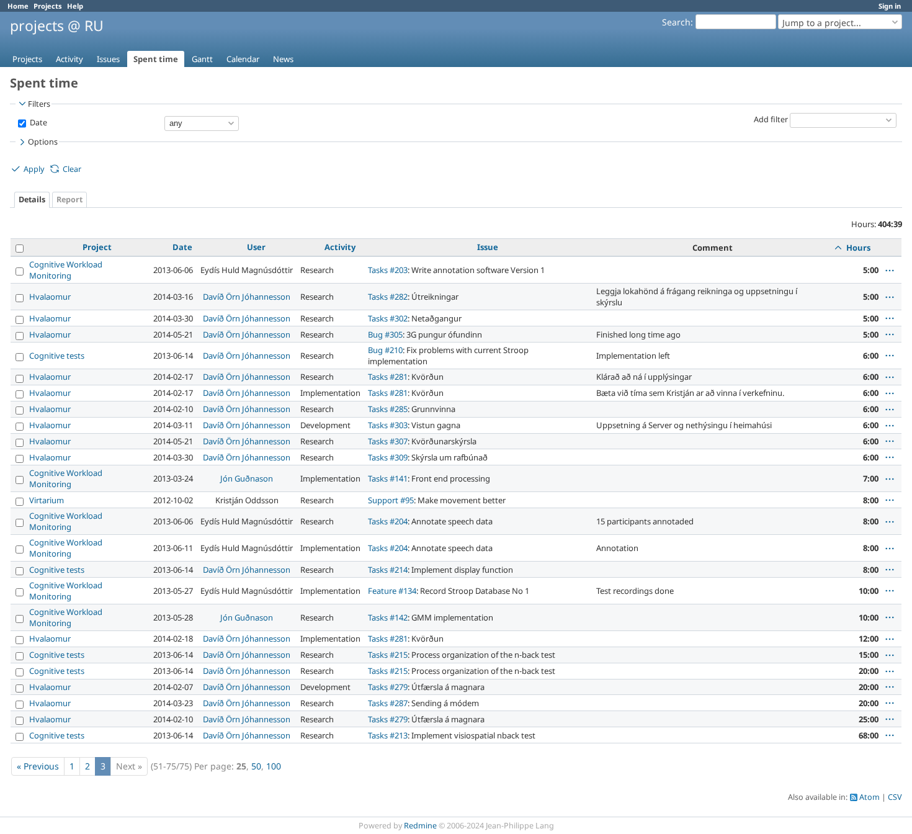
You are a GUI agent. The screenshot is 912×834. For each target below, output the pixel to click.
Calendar (242, 59)
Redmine (420, 825)
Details (32, 199)
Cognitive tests (56, 355)
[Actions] (889, 270)
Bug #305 (385, 334)
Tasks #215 (388, 654)
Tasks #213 (388, 735)
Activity (69, 59)
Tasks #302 (388, 318)
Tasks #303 (388, 425)
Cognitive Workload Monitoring (65, 270)
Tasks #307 (388, 441)
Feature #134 (392, 590)
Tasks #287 (388, 703)
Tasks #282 (388, 296)
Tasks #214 (388, 569)
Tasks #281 (388, 376)
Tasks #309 (388, 457)
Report (69, 199)
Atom (869, 797)
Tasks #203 (388, 270)
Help (75, 6)
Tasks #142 (388, 617)
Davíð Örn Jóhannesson (246, 296)
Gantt (202, 59)
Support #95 (391, 500)
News (283, 59)
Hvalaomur (50, 296)
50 (256, 766)
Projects (48, 6)
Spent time (155, 59)
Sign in (889, 6)
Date (37, 122)
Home (18, 6)
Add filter (771, 119)
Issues (108, 59)
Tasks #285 (388, 409)
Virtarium (46, 500)
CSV (895, 797)
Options (43, 142)
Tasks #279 (388, 687)
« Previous (38, 766)
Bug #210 (385, 350)
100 (273, 766)
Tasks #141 (388, 478)
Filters (39, 104)
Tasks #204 (388, 521)
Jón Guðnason (246, 478)
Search (676, 22)
